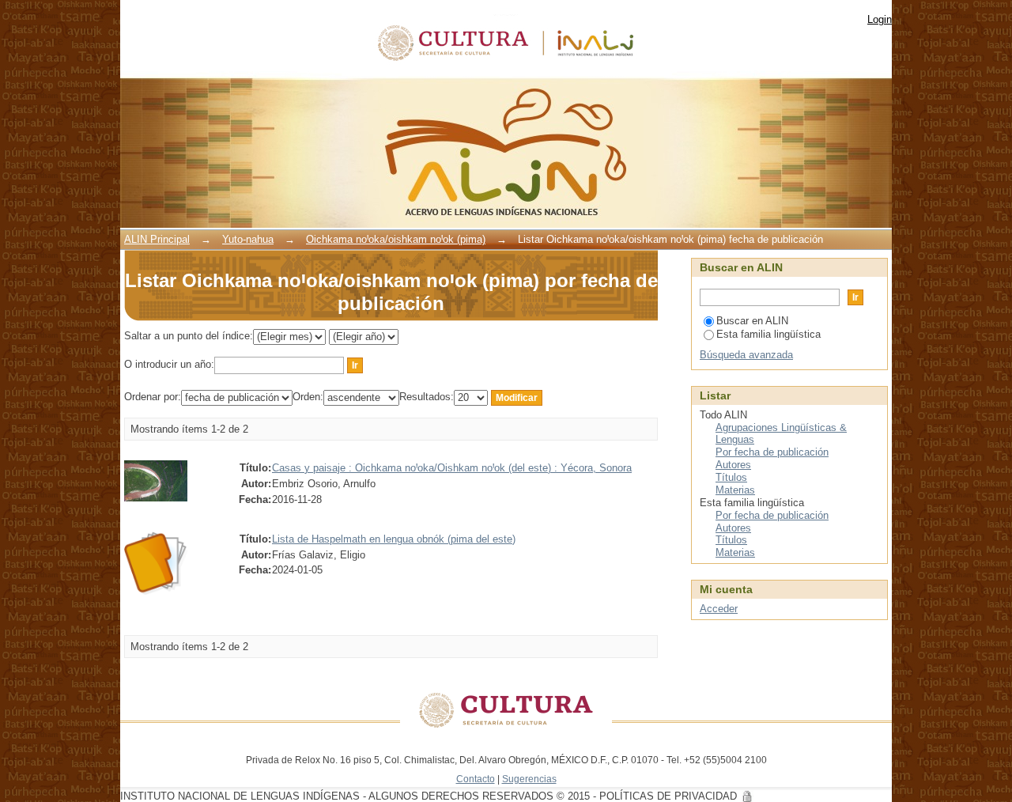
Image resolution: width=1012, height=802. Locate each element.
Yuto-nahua (248, 239)
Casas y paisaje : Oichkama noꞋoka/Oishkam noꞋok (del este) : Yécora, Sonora (452, 468)
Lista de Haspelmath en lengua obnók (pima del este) (393, 539)
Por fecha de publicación (772, 452)
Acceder (719, 609)
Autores (733, 465)
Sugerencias (529, 779)
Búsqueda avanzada (746, 355)
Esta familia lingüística (768, 334)
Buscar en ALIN (752, 321)
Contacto (475, 779)
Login (879, 19)
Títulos (731, 477)
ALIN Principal (157, 239)
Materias (735, 490)
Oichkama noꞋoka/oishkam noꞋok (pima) (395, 239)
